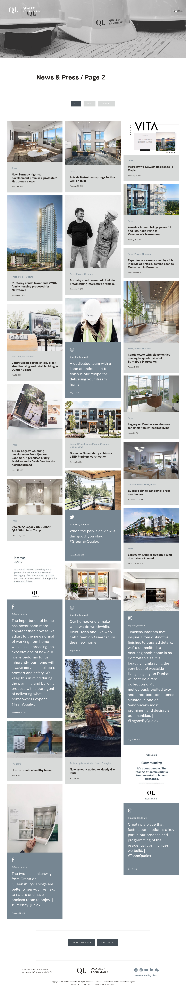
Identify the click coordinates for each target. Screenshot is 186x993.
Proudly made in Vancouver (104, 984)
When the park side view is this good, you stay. (92, 533)
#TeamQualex (139, 855)
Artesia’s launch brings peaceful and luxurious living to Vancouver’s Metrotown (149, 230)
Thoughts (106, 103)
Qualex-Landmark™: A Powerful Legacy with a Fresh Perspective (25, 10)
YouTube (146, 970)
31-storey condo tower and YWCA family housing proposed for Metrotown (34, 286)
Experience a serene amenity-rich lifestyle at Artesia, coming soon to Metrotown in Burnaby (151, 263)
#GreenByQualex (84, 541)
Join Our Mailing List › (145, 975)
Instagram (72, 350)
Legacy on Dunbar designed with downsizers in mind (150, 556)
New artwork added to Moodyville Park (92, 771)
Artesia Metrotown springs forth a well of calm (92, 178)
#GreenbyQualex (26, 904)
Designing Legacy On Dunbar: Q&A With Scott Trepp (31, 528)
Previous (82, 942)
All (76, 103)
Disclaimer (75, 984)
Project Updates (84, 274)
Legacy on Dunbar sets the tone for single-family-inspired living (149, 425)
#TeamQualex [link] (23, 704)
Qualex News (76, 446)
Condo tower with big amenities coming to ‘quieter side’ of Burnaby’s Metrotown (149, 358)
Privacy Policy (86, 984)
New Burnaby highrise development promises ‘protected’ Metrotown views (34, 178)
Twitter (72, 517)
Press (89, 103)
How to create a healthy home (32, 770)
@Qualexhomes (19, 613)
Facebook (13, 607)
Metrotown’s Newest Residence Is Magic (150, 168)
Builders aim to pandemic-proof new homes (149, 492)
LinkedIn (151, 970)
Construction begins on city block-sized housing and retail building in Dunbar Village (35, 366)
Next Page (107, 942)
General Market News (80, 443)
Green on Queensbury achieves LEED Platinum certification (91, 454)
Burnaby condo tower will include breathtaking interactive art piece (92, 281)
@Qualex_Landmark (80, 524)
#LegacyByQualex (143, 720)
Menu (175, 9)
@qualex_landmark (79, 356)
